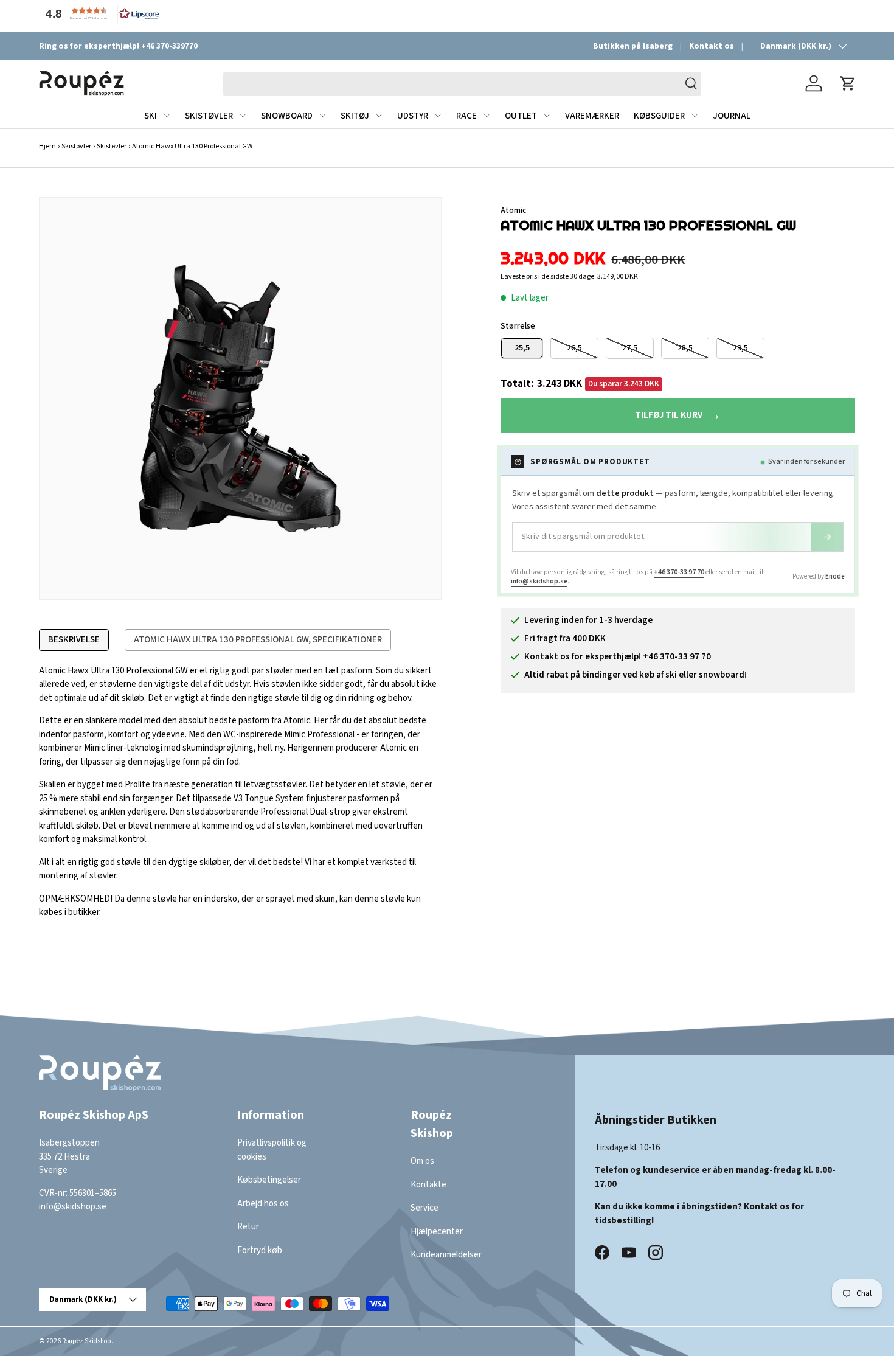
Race (466, 116)
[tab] (74, 640)
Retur (248, 1226)
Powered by (818, 577)
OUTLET (521, 116)
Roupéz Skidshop (86, 1341)
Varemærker (592, 116)
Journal (731, 116)
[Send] (827, 537)
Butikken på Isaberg (633, 46)
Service (424, 1207)
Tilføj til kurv (668, 415)
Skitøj (355, 116)
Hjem (47, 146)
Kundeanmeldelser (446, 1254)
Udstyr (412, 116)
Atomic (513, 210)
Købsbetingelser (269, 1179)
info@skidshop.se (539, 582)
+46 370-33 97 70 (679, 572)
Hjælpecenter (437, 1231)
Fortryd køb (259, 1250)
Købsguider (659, 116)
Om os (422, 1161)
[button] (100, 13)
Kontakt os (711, 46)
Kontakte (428, 1184)
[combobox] (462, 83)
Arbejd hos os (263, 1203)
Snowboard (287, 116)
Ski (150, 116)
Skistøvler (209, 116)
